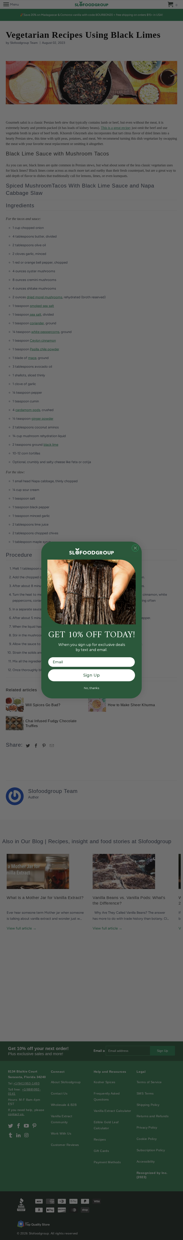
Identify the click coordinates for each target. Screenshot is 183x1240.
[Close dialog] (135, 548)
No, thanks (91, 688)
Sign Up (91, 675)
